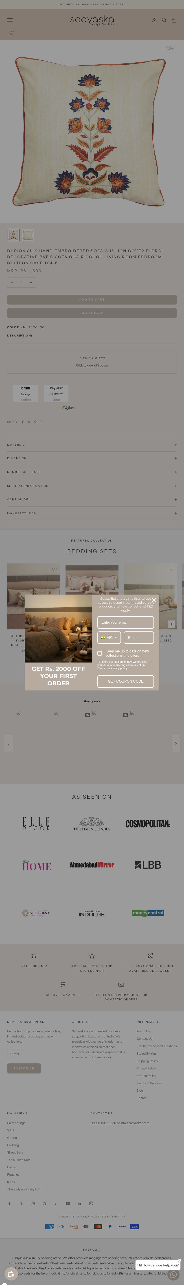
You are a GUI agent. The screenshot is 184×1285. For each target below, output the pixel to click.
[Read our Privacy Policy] (151, 662)
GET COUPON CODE (126, 681)
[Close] (154, 600)
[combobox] (109, 637)
